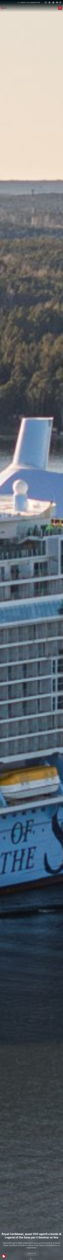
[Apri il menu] (60, 8)
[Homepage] (4, 8)
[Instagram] (45, 2)
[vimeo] (60, 2)
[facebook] (49, 2)
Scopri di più (31, 1254)
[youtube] (57, 2)
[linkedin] (53, 2)
